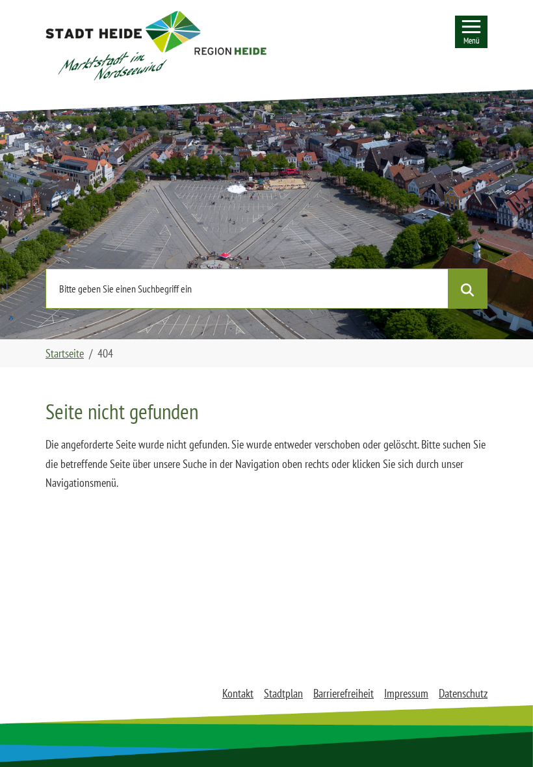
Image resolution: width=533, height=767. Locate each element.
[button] (156, 45)
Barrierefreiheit (343, 693)
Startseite (65, 353)
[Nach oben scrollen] (502, 736)
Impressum (406, 693)
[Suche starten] (467, 288)
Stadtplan (283, 693)
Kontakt (238, 693)
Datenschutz (463, 693)
